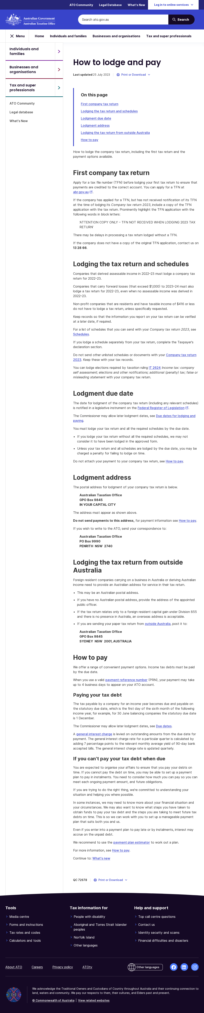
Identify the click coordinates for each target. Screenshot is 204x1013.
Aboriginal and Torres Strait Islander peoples (100, 927)
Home (39, 36)
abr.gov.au (83, 192)
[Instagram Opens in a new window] (195, 967)
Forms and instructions (26, 925)
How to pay (89, 140)
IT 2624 (155, 368)
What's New (136, 5)
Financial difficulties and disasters (163, 941)
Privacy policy (62, 967)
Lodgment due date (96, 118)
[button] (133, 74)
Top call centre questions (157, 917)
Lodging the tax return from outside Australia (115, 133)
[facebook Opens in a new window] (174, 967)
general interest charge (94, 734)
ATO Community (81, 5)
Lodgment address (95, 125)
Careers (37, 967)
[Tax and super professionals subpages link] (59, 87)
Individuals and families (68, 36)
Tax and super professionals (168, 36)
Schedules (81, 334)
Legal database (21, 112)
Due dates (164, 726)
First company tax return (99, 104)
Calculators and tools (25, 941)
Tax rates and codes (24, 933)
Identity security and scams (158, 933)
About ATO (13, 967)
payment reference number (126, 680)
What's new (101, 858)
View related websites (94, 1000)
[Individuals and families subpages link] (59, 51)
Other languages (86, 945)
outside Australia (158, 624)
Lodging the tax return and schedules (109, 111)
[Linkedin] (184, 967)
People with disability (89, 917)
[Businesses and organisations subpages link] (59, 69)
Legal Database (110, 5)
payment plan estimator (131, 842)
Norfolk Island (84, 937)
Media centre (19, 917)
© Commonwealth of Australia (53, 1000)
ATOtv (87, 967)
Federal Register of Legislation (163, 408)
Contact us (146, 925)
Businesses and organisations (116, 36)
